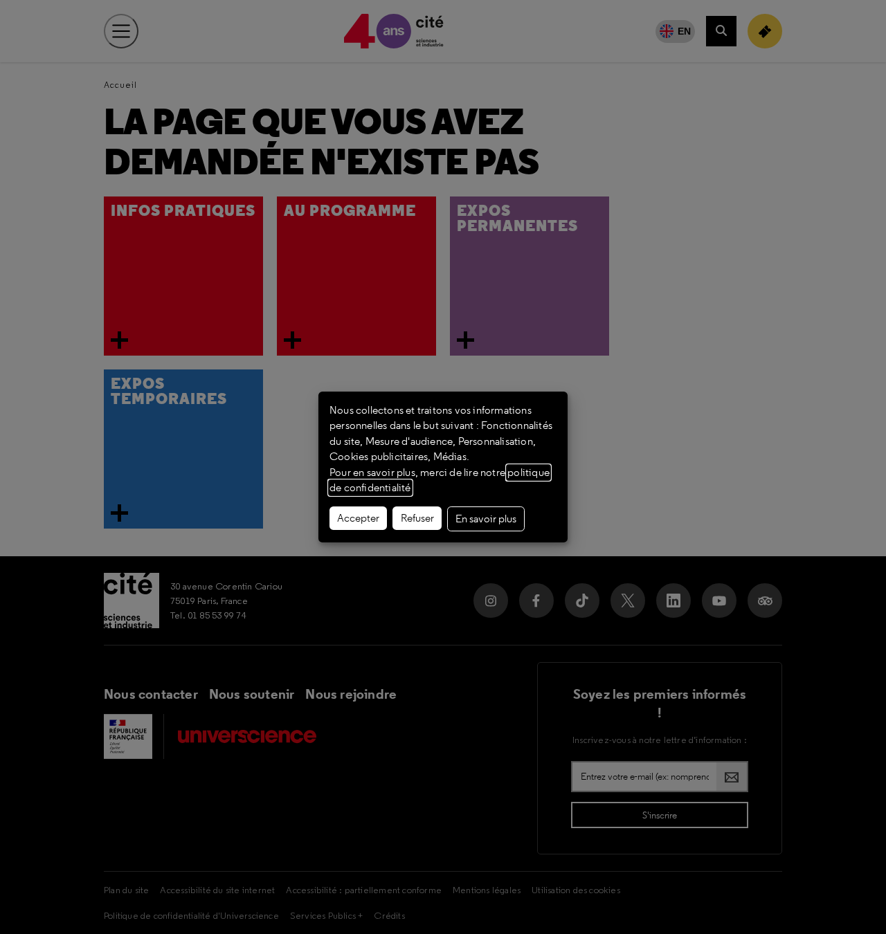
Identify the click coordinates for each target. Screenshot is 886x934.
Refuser (417, 518)
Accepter (358, 518)
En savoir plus (485, 519)
